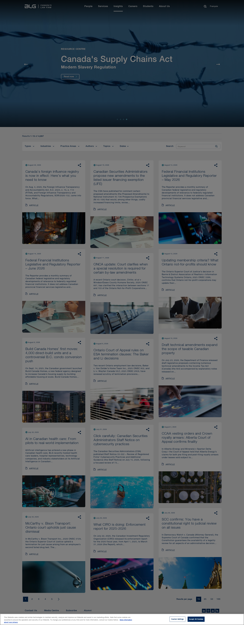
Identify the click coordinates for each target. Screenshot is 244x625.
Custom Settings (177, 619)
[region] (122, 619)
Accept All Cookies (196, 619)
